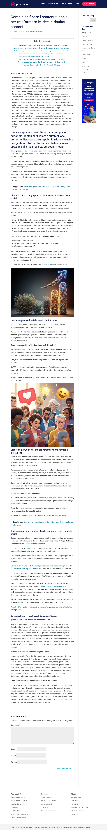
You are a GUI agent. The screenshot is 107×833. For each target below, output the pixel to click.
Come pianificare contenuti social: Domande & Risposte (41, 65)
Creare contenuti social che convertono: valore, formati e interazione (42, 59)
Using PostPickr (87, 44)
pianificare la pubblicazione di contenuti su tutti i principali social (49, 556)
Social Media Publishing (18, 797)
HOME (43, 4)
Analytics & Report (17, 811)
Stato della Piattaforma (48, 811)
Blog (31, 31)
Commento (15, 725)
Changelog (44, 807)
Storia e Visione (76, 797)
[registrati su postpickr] (89, 101)
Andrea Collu (17, 31)
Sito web (14, 762)
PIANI (64, 4)
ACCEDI (77, 4)
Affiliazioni (74, 804)
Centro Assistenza (47, 797)
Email (13, 756)
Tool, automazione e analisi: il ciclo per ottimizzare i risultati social (41, 62)
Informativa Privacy (77, 811)
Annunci (84, 36)
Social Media (86, 55)
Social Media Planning (18, 804)
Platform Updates (87, 40)
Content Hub (15, 807)
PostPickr (31, 548)
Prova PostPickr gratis (19, 607)
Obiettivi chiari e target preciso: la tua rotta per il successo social (41, 54)
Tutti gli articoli (86, 33)
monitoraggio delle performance (54, 586)
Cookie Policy (75, 814)
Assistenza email (46, 804)
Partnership (75, 801)
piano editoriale (47, 264)
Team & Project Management (20, 814)
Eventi (84, 58)
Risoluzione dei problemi (48, 801)
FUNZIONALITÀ (53, 4)
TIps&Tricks (85, 62)
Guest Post (85, 66)
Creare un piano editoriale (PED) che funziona (34, 57)
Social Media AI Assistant (19, 801)
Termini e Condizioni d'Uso (79, 807)
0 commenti (38, 31)
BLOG (70, 4)
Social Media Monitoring (18, 817)
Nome (13, 749)
